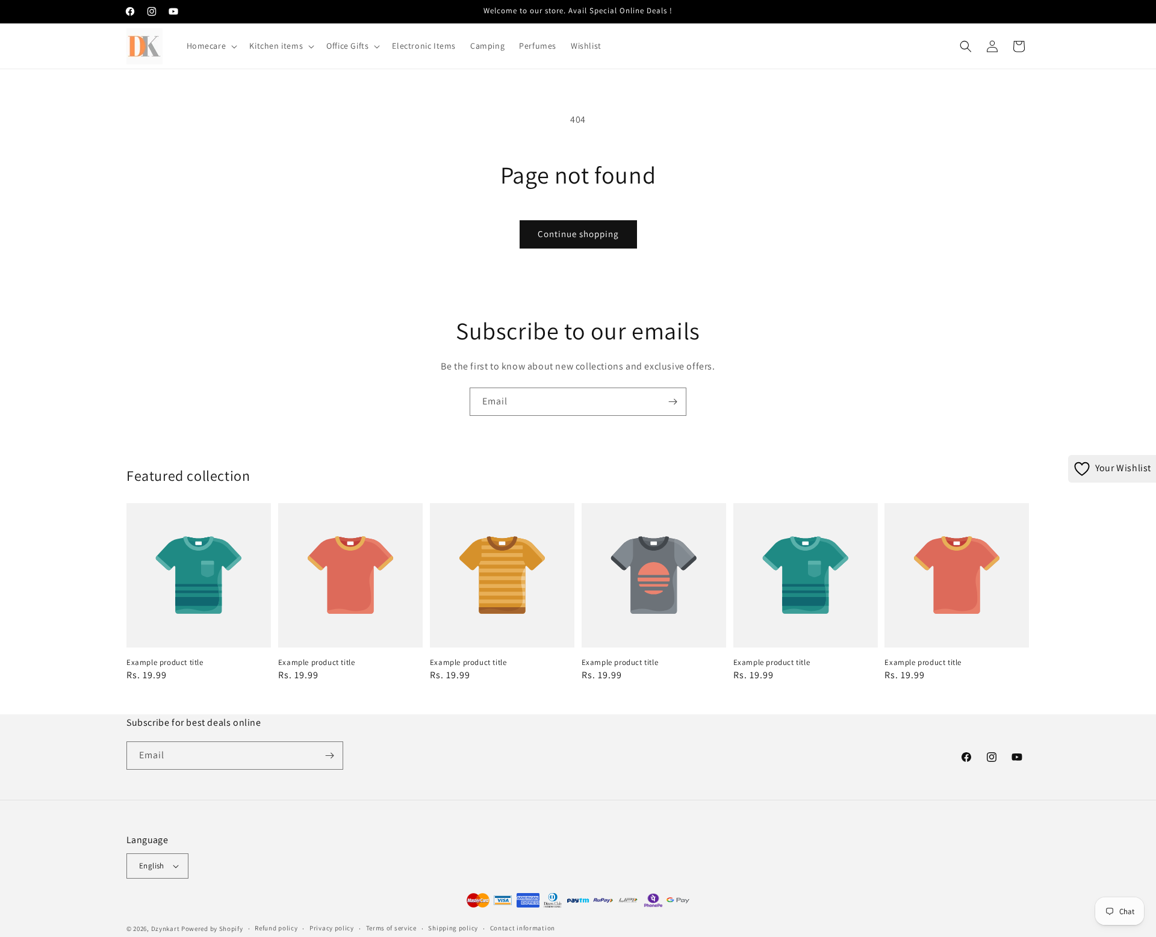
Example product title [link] (165, 662)
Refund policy (276, 928)
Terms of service (391, 928)
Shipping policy (453, 928)
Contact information (522, 928)
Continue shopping (578, 234)
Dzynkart (165, 928)
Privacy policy (331, 928)
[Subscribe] (672, 402)
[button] (211, 45)
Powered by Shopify (212, 928)
